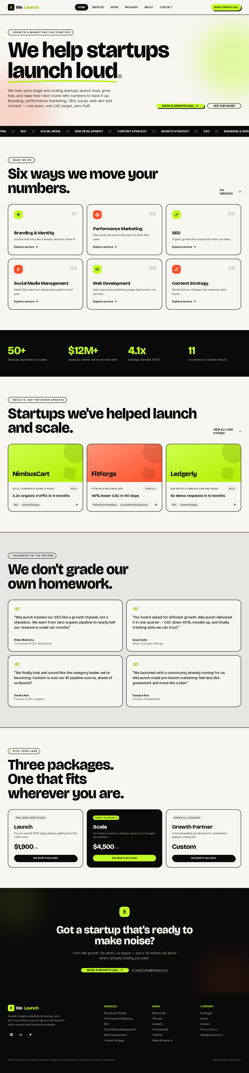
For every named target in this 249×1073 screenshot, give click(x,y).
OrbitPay (157, 1034)
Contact (166, 7)
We (27, 7)
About (149, 7)
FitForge (157, 1018)
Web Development (115, 1034)
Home (81, 7)
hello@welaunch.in (211, 1034)
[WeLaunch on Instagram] (11, 1034)
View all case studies (223, 431)
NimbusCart (159, 1013)
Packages (131, 7)
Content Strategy (114, 1040)
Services (98, 7)
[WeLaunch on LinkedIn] (21, 1034)
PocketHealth (160, 1029)
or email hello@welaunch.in (150, 970)
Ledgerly (157, 1024)
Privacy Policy (208, 1029)
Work (114, 7)
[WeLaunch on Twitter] (30, 1034)
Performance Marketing (118, 1018)
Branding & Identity (115, 1013)
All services (226, 191)
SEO (106, 1024)
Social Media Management (120, 1029)
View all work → (162, 1040)
